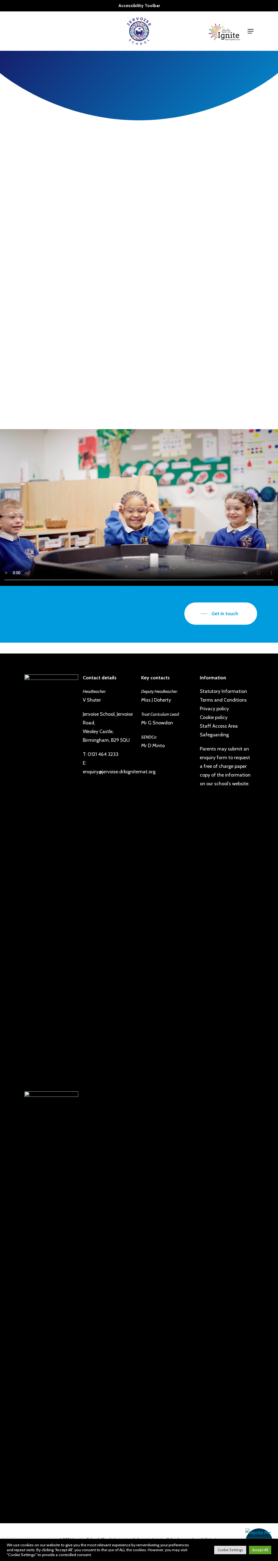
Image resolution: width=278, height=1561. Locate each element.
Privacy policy (214, 709)
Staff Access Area (219, 726)
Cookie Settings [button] (230, 1550)
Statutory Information (223, 691)
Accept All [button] (260, 1550)
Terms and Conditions (223, 700)
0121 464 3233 (103, 754)
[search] (238, 31)
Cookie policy (214, 717)
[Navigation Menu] (251, 31)
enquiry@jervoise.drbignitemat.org (119, 772)
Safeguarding (214, 735)
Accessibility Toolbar (139, 5)
